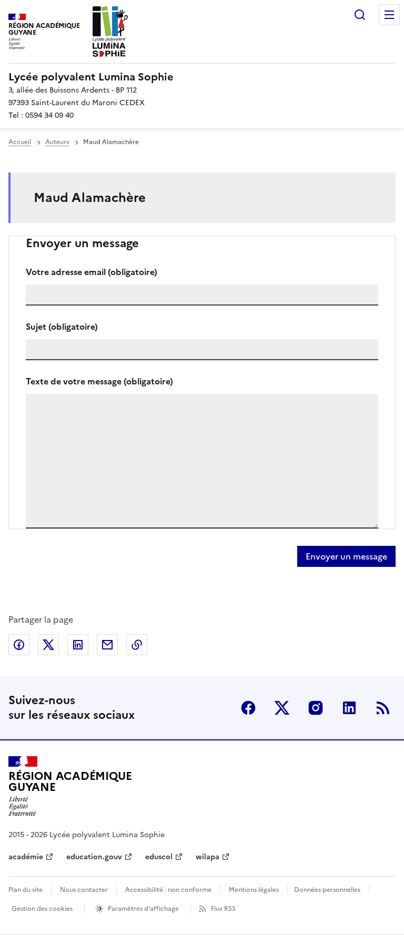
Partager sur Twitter (48, 644)
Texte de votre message (99, 381)
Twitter (282, 707)
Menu (389, 14)
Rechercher (359, 14)
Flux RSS (223, 908)
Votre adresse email (91, 272)
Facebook (248, 707)
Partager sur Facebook (18, 644)
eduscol (159, 856)
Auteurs (57, 142)
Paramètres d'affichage (143, 908)
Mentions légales (254, 890)
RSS (383, 707)
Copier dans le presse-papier (136, 644)
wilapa (207, 856)
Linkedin (349, 707)
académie (25, 856)
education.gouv (94, 856)
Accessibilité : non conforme (168, 890)
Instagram (315, 707)
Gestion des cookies (42, 908)
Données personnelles (327, 890)
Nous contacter (84, 890)
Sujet (62, 326)
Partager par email (107, 644)
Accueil (19, 142)
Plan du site (25, 890)
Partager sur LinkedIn (77, 644)
